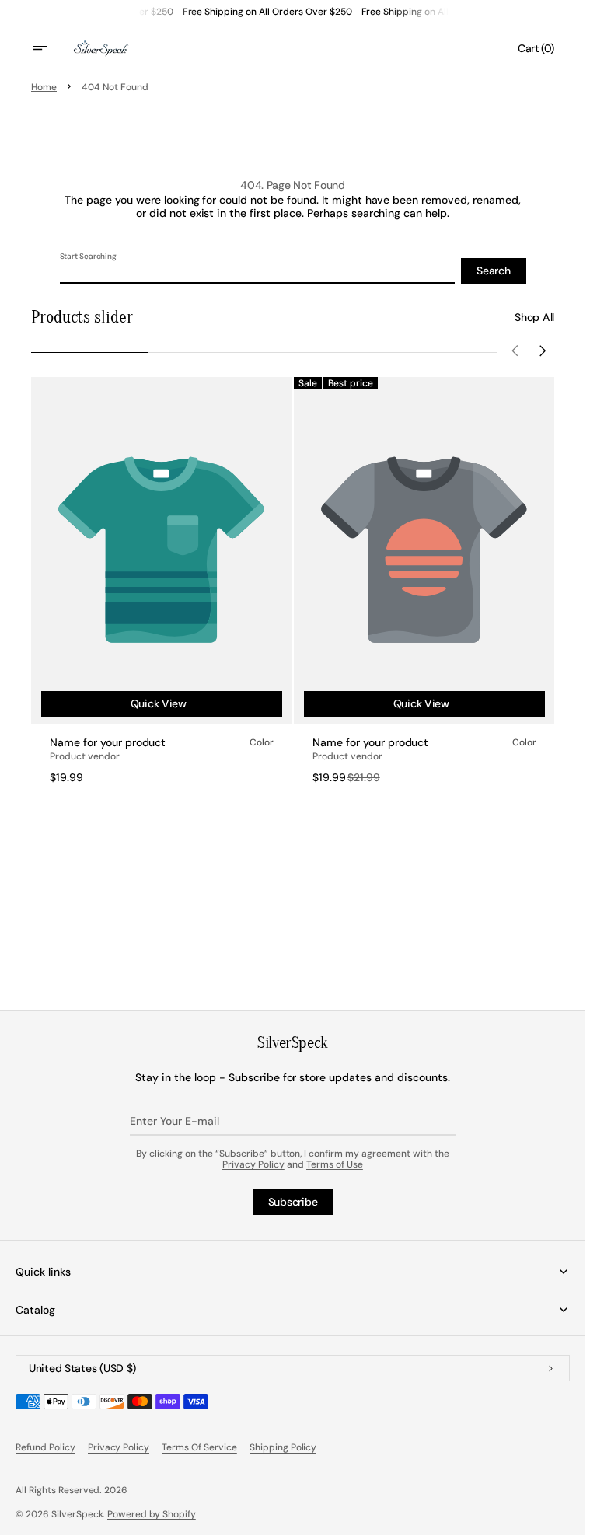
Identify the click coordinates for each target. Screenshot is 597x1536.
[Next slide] (543, 352)
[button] (49, 48)
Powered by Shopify (151, 1514)
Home (44, 87)
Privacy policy (119, 1447)
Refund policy (45, 1447)
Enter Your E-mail (174, 1121)
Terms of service (199, 1447)
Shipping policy (283, 1447)
